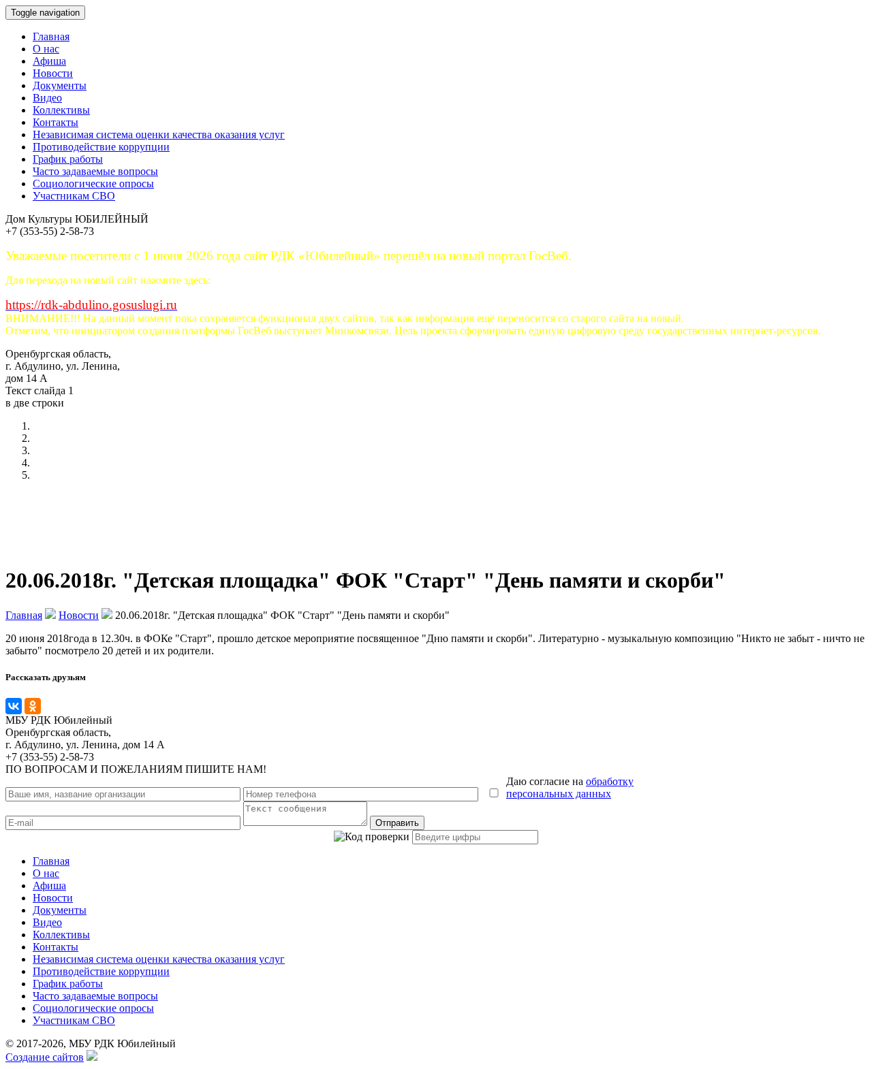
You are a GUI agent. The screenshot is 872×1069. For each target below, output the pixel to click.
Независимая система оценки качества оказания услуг (159, 134)
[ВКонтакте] (13, 706)
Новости (53, 73)
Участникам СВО (74, 196)
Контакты (55, 122)
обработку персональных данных (570, 787)
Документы (60, 85)
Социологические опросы (93, 183)
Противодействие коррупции (101, 147)
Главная (51, 36)
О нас (46, 48)
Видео (47, 97)
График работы (68, 159)
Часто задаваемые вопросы (95, 171)
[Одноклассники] (33, 706)
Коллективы (61, 110)
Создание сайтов (44, 1057)
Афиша (49, 61)
